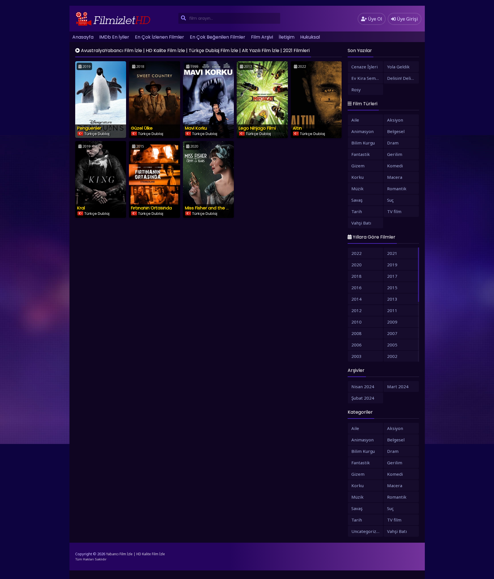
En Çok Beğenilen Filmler (217, 37)
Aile (355, 120)
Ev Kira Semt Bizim (367, 78)
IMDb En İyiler (114, 37)
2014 (356, 299)
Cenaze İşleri (364, 67)
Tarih (356, 211)
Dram (393, 143)
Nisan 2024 (362, 386)
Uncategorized (366, 531)
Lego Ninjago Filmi (257, 128)
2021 (392, 253)
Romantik (397, 188)
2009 (392, 322)
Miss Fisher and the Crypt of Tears (221, 208)
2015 (392, 287)
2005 (392, 345)
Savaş (356, 200)
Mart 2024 (398, 386)
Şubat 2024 (362, 398)
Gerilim (394, 154)
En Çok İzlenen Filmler (159, 37)
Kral (81, 208)
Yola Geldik (398, 67)
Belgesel (396, 131)
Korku (357, 177)
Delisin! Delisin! (402, 78)
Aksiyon (395, 120)
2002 (392, 356)
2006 (356, 345)
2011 (392, 310)
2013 (392, 299)
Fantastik (360, 154)
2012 (356, 310)
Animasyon (362, 131)
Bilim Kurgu (363, 143)
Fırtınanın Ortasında (151, 208)
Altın (297, 128)
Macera (394, 177)
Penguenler (89, 128)
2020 (356, 264)
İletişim (286, 37)
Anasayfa (82, 37)
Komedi (395, 165)
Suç (390, 200)
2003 (356, 356)
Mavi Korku (196, 128)
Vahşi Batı (361, 223)
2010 (356, 322)
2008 (356, 333)
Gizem (357, 165)
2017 (392, 276)
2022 (356, 253)
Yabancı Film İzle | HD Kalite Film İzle (135, 554)
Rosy (356, 89)
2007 (392, 333)
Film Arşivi (262, 37)
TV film (394, 211)
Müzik (357, 188)
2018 (356, 276)
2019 (392, 264)
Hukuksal (310, 37)
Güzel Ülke (142, 128)
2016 (356, 287)
